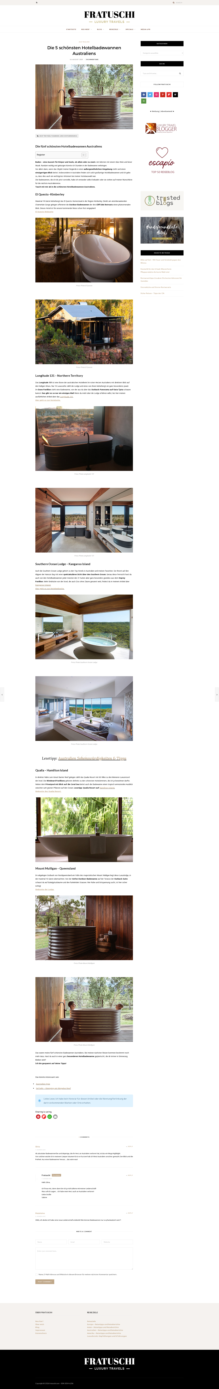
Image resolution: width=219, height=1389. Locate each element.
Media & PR (145, 29)
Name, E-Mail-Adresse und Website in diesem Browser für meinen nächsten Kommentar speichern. (78, 1274)
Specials (129, 29)
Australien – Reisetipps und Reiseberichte (105, 1330)
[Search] (174, 2)
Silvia (37, 1146)
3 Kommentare (92, 59)
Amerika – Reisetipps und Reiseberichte (104, 1333)
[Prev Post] (2, 694)
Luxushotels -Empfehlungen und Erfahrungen (107, 1336)
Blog (99, 29)
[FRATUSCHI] (109, 17)
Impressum (40, 1330)
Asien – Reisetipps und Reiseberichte (103, 1327)
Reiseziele (113, 29)
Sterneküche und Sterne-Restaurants (156, 287)
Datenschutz (41, 1333)
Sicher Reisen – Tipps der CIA (152, 293)
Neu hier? (85, 29)
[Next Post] (217, 694)
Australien (84, 42)
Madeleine (40, 1213)
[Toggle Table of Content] (83, 155)
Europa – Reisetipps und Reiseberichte (103, 1324)
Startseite (71, 29)
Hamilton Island (107, 788)
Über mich (39, 1324)
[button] (38, 1116)
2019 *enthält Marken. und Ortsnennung (58, 136)
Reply (130, 1146)
